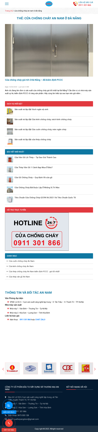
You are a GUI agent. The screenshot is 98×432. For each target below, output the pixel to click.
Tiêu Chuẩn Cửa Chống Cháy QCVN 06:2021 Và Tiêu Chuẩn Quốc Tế (45, 198)
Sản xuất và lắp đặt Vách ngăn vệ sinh (31, 109)
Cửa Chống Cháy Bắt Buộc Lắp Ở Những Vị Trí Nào (37, 188)
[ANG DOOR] (49, 4)
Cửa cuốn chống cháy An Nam (21, 261)
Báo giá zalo (8, 412)
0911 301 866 (84, 5)
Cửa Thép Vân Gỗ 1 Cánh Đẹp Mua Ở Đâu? (34, 167)
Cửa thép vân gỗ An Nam (19, 277)
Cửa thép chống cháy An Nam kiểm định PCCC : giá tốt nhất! (34, 271)
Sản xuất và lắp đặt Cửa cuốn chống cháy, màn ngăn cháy (40, 129)
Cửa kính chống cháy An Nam (21, 266)
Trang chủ (9, 11)
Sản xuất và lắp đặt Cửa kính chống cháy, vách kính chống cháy (43, 119)
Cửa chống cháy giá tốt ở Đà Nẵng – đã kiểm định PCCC (34, 80)
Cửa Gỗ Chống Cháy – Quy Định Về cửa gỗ (33, 177)
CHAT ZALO (40, 320)
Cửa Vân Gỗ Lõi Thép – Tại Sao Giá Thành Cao (35, 157)
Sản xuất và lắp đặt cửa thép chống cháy (33, 139)
